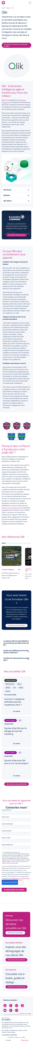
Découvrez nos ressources (16, 987)
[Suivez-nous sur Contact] (16, 1010)
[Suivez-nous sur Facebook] (22, 1005)
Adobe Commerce (10, 684)
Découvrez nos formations (16, 625)
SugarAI (21, 687)
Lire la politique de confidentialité (9, 1034)
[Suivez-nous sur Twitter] (10, 1005)
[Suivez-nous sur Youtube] (5, 1010)
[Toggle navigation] (30, 2)
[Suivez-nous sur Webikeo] (10, 1010)
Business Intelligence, (8, 569)
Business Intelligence (10, 720)
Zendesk (8, 691)
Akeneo (19, 684)
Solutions (8, 8)
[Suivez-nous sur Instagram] (16, 1005)
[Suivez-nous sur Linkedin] (5, 1005)
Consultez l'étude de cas (16, 235)
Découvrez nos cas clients (16, 960)
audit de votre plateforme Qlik (12, 508)
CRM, (26, 570)
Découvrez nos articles (15, 933)
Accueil (3, 8)
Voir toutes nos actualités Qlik (16, 784)
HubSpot (8, 687)
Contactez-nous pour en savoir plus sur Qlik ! (16, 45)
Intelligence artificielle (11, 680)
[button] (11, 563)
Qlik (12, 8)
